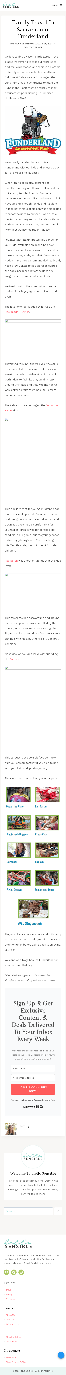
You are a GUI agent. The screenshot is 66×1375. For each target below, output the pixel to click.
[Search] (58, 1211)
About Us (10, 1315)
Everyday (29, 47)
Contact (10, 1319)
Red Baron (11, 560)
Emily (16, 44)
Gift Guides (11, 1341)
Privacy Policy (12, 1324)
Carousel (15, 659)
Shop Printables (13, 1337)
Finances (10, 1299)
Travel (38, 47)
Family (9, 1294)
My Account (11, 1357)
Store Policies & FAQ (16, 1362)
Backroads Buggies (17, 312)
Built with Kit (33, 1107)
